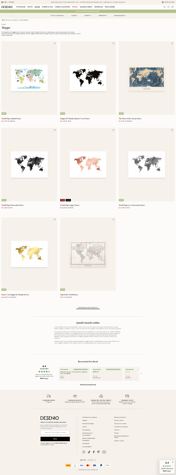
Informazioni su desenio (89, 417)
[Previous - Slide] (56, 373)
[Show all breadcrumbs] (3, 20)
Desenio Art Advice (120, 417)
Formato (87, 15)
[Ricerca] (164, 7)
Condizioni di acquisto (121, 427)
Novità (29, 7)
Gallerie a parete (86, 7)
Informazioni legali (88, 423)
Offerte (75, 7)
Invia (55, 439)
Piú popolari (20, 7)
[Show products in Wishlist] (168, 7)
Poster (37, 7)
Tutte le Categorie (57, 15)
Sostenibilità (86, 430)
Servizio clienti (118, 420)
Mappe (26, 20)
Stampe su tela (47, 7)
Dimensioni (102, 15)
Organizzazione (119, 15)
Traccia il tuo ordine (120, 423)
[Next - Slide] (141, 373)
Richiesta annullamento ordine (121, 436)
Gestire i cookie (119, 441)
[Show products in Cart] (172, 7)
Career (84, 427)
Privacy (116, 433)
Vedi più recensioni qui (88, 384)
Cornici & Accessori (62, 7)
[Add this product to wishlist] (54, 43)
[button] (167, 467)
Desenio (93, 470)
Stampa (84, 420)
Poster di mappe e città (15, 20)
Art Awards (85, 443)
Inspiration (98, 7)
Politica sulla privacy (60, 443)
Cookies (116, 430)
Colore (73, 15)
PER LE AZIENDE (110, 7)
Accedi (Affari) (86, 447)
